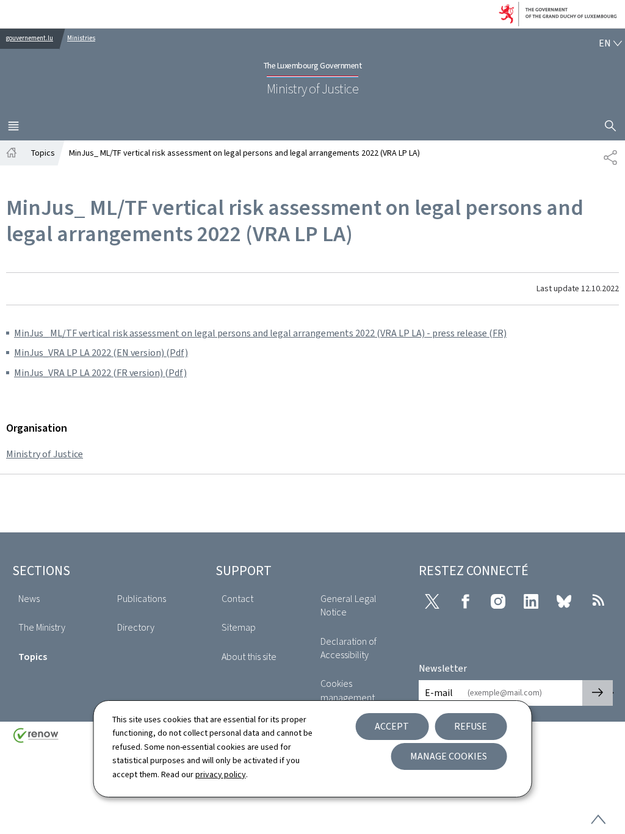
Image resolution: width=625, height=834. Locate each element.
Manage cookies (448, 756)
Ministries (81, 38)
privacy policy (220, 774)
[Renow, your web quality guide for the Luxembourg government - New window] (36, 739)
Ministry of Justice (44, 454)
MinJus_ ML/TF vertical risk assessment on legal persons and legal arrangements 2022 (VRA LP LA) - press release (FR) (260, 333)
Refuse (470, 726)
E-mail (439, 692)
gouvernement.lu (29, 38)
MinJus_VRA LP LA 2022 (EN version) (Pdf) (101, 352)
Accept (392, 726)
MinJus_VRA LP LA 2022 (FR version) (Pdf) (100, 372)
